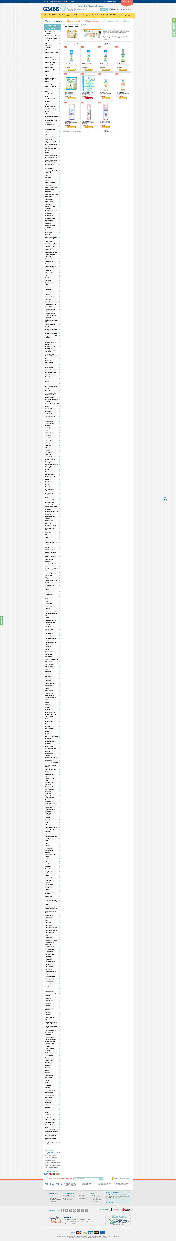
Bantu (47, 153)
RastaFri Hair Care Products (50, 872)
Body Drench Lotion (51, 211)
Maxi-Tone (48, 671)
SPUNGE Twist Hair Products (50, 994)
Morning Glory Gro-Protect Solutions (51, 696)
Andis (46, 96)
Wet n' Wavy (48, 1097)
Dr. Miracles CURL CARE (52, 404)
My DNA (47, 707)
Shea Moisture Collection (49, 943)
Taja (46, 1019)
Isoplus (47, 547)
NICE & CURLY (49, 729)
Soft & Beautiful (50, 976)
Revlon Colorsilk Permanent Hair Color (51, 907)
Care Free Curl (49, 259)
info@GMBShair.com (75, 1223)
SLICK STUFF (48, 959)
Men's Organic (49, 789)
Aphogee (47, 101)
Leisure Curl (48, 603)
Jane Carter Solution (51, 564)
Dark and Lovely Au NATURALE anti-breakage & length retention (50, 349)
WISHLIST (67, 1)
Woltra (47, 1112)
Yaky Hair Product (50, 1120)
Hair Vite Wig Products (49, 494)
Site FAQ (94, 1195)
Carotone (48, 270)
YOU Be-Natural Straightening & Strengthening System (70, 93)
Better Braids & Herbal (49, 165)
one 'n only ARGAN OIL (51, 763)
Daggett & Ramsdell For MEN (51, 336)
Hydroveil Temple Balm (50, 529)
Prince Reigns (49, 848)
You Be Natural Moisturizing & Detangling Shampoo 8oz (106, 93)
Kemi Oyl (47, 583)
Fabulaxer (48, 435)
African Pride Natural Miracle (51, 70)
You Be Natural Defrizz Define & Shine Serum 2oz (106, 122)
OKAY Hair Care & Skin (51, 758)
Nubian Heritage (50, 746)
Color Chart (94, 1201)
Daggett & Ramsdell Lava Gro (51, 330)
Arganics (47, 104)
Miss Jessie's (48, 685)
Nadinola (47, 709)
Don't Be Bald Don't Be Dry (51, 145)
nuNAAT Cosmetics (50, 748)
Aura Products (49, 124)
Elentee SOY (48, 419)
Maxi (46, 669)
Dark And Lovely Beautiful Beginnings (51, 355)
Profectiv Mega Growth (49, 851)
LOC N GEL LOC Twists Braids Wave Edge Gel (51, 1130)
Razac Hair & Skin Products (50, 881)
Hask (46, 497)
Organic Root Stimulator (49, 792)
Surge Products (49, 1017)
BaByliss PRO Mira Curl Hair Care (51, 149)
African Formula (50, 62)
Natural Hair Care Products (50, 32)
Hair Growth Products (51, 36)
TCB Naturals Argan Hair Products (51, 1031)
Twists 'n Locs (49, 1060)
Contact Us (52, 1196)
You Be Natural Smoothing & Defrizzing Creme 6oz (71, 122)
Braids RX (48, 223)
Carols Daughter (50, 261)
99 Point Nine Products (49, 46)
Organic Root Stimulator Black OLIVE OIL (50, 797)
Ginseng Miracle (50, 467)
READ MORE (109, 1202)
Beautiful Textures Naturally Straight (51, 161)
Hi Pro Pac (48, 523)
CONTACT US (60, 1)
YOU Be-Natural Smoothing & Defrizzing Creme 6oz (71, 65)
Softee (47, 986)
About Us (52, 1195)
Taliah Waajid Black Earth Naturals (51, 1027)
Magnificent (48, 654)
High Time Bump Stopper (50, 517)
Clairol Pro (48, 280)
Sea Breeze (48, 937)
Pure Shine (48, 864)
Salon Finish (48, 925)
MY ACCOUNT (74, 1)
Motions (47, 700)
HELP (48, 1)
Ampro (47, 91)
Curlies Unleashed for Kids (51, 321)
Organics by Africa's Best (51, 779)
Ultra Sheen (48, 1063)
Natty (46, 719)
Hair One (47, 484)
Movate (47, 702)
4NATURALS (48, 139)
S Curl (46, 935)
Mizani (47, 688)
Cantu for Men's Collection (50, 255)
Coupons (81, 1196)
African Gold (49, 65)
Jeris (46, 566)
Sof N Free (48, 974)
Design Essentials (50, 372)
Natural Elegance (50, 712)
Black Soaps (48, 191)
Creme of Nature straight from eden (51, 314)
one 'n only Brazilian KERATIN (51, 766)
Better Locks (49, 168)
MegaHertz (48, 674)
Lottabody (48, 627)
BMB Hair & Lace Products (50, 207)
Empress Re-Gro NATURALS (49, 424)
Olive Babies (48, 760)
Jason (46, 1127)
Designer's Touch (50, 370)
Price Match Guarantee (55, 1199)
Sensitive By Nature (51, 940)
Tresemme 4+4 (49, 1043)
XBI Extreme (48, 1117)
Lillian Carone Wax (50, 611)
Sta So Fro (48, 998)
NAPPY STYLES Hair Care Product (50, 715)
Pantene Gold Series (51, 827)
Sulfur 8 (47, 1005)
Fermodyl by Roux (50, 443)
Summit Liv (48, 1012)
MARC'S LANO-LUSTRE (51, 659)
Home (64, 24)
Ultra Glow (48, 1065)
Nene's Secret (49, 721)
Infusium (47, 540)
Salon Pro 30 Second (51, 930)
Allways (47, 89)
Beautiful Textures (51, 157)
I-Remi (47, 545)
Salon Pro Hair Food (51, 927)
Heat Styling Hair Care (51, 511)
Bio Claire (48, 177)
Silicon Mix (48, 956)
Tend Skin (48, 1034)
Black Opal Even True (51, 194)
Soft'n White (49, 984)
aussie (47, 127)
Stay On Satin (49, 1000)
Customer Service (54, 1198)
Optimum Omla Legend (49, 775)
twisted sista (49, 1055)
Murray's (47, 704)
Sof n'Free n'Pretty (50, 971)
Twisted (47, 1058)
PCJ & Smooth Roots (51, 836)
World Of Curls (49, 1115)
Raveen (47, 875)
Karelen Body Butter (51, 580)
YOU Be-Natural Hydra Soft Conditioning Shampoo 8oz (87, 65)
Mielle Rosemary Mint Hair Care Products (51, 1134)
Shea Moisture (49, 947)
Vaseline (47, 1072)
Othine (47, 822)
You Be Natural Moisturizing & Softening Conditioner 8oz (123, 93)
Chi (46, 275)
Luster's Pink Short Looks (51, 643)
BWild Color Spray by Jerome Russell (51, 238)
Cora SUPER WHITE (50, 304)
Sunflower (48, 1003)
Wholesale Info (82, 1198)
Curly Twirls (48, 327)
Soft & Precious (49, 981)
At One (47, 111)
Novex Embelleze (50, 741)
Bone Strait (48, 213)
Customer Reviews (96, 1199)
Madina (47, 649)
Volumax (47, 1087)
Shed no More (49, 951)
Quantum (48, 866)
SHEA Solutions (49, 949)
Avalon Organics (50, 129)
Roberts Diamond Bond (50, 912)
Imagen (47, 537)
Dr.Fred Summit (49, 397)
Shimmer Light (49, 954)
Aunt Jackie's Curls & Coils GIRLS (51, 121)
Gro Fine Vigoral (50, 477)
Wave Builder (49, 1092)
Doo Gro (47, 390)
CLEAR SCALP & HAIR (51, 292)
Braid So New (49, 220)
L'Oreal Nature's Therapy (50, 623)
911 (46, 43)
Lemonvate (48, 606)
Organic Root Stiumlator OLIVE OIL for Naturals (51, 803)
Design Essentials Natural (50, 375)
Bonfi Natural (49, 216)
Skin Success (49, 966)
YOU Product (49, 1125)
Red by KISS (48, 887)
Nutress (47, 751)
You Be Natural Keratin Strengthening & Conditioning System (87, 93)
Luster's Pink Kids (50, 636)
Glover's (47, 472)
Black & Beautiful (50, 182)
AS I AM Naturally (50, 106)
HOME (44, 1)
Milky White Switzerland (48, 679)
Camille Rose (48, 241)
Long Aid (47, 617)
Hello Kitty (48, 514)
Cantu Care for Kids (51, 252)
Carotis (47, 264)
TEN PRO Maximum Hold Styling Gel (50, 1040)
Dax (46, 358)
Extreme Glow (49, 433)
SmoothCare (49, 969)
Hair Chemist (49, 482)
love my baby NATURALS (49, 630)
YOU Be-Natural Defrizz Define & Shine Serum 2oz (123, 64)
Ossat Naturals (49, 820)
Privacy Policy (53, 1201)
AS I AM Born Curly (50, 109)
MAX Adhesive (49, 666)
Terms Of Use (95, 1198)
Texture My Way (50, 1037)
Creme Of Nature (50, 307)
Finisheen (48, 445)
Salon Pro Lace (49, 932)
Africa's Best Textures (52, 60)
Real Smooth (49, 884)
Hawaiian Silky (49, 502)
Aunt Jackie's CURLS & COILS (51, 117)
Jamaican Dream (50, 550)
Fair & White (48, 438)
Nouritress (48, 738)
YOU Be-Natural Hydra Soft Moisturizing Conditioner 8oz (105, 65)
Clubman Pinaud (50, 297)
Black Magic (48, 185)
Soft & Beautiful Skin (51, 979)
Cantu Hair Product (51, 244)
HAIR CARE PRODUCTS (73, 24)
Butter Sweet (49, 235)
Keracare (47, 589)
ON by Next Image (50, 769)
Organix (47, 817)
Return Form (67, 1198)
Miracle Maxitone (50, 683)
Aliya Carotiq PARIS (50, 86)
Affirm (47, 50)
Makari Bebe (48, 656)
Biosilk (47, 180)
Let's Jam (47, 608)
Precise (47, 843)
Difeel (47, 381)
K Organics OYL (49, 578)
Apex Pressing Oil (50, 99)
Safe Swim (48, 922)
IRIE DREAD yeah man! (51, 542)
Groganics (48, 479)
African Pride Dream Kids (51, 74)
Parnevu (47, 834)
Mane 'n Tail (48, 661)
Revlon (47, 904)
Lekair (47, 601)
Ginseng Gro (49, 462)
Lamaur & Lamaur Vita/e (50, 597)
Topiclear (48, 1046)
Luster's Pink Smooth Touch (51, 639)
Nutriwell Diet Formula (49, 754)
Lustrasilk (48, 646)
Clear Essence (49, 287)
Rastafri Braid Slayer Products (51, 1143)
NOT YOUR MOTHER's (51, 736)
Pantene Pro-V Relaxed (49, 830)
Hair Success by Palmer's (49, 490)
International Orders (69, 1196)
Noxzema (48, 743)
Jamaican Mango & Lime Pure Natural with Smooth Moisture (50, 558)
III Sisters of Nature (51, 38)
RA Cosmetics (49, 878)
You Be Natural (49, 1122)
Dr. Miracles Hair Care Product (51, 400)
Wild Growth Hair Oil (51, 1105)
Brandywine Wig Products (50, 226)
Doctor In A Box (49, 384)
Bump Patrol (49, 232)
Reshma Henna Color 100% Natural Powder (51, 901)
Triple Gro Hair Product (49, 1049)
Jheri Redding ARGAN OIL (51, 569)
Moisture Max (49, 693)
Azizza (47, 132)
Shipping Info (67, 1195)
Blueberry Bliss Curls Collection (51, 171)
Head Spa (48, 509)
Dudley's (47, 406)
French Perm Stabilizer (48, 453)
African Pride (49, 67)
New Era (47, 726)
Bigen (46, 175)
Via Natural (48, 1077)
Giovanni (47, 469)
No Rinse (47, 734)
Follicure (47, 448)
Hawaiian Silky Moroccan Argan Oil (51, 505)
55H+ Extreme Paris (50, 41)
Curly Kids (48, 317)
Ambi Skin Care (49, 94)
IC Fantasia (48, 532)
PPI (46, 861)
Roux (46, 920)
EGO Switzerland (50, 416)
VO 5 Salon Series (50, 1090)
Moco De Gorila (49, 690)
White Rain (48, 1102)
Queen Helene (49, 869)
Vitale (46, 1082)
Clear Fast (48, 289)
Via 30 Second (49, 1075)
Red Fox (47, 889)
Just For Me (48, 575)
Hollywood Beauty (50, 525)
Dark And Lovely (50, 340)
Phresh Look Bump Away (50, 839)
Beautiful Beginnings (51, 155)
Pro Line (47, 859)
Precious (47, 845)
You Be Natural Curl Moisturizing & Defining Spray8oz (88, 122)
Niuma (47, 731)
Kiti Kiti (47, 592)
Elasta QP (48, 428)
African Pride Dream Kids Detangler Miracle (51, 79)
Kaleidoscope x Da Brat (50, 1139)
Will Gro (47, 1107)
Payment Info (82, 1195)
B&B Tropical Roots (51, 137)
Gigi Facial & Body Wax (52, 464)
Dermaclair (48, 365)
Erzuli (46, 430)
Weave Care (48, 1100)
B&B (46, 134)
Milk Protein (48, 676)
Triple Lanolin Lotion (51, 1053)
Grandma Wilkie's (50, 474)
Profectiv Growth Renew (50, 855)
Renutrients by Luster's (49, 897)
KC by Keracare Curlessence (49, 586)
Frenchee (48, 450)
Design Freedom (50, 379)
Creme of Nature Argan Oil (50, 310)
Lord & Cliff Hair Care (51, 620)
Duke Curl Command (51, 409)
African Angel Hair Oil (51, 52)
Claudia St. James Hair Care (51, 283)
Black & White (49, 201)
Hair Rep (47, 487)
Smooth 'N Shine (50, 961)
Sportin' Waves (49, 991)
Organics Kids (49, 787)
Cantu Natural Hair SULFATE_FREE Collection (50, 248)
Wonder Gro (48, 1110)
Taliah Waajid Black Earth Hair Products (51, 1023)
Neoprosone (49, 724)
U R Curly (47, 1070)
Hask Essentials (49, 500)
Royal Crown (48, 918)
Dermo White (49, 367)
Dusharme (48, 411)
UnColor (47, 1068)
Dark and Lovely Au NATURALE (50, 343)
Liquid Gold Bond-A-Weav (51, 614)
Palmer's (47, 825)
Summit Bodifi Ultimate (49, 1008)
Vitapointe (48, 1085)
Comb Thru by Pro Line (52, 302)
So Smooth (48, 989)
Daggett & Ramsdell (51, 333)
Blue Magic (48, 204)
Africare (47, 55)
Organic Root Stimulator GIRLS (50, 808)
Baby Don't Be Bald (50, 142)
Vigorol (47, 1080)
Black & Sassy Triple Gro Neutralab (51, 188)
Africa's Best (49, 57)
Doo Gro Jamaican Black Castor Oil (50, 394)
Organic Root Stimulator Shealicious (49, 813)
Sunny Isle (48, 1014)
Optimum (48, 772)
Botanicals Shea (50, 218)
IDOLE (46, 535)
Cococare (48, 299)
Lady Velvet (48, 594)
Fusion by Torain (50, 457)
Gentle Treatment (50, 459)
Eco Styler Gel (49, 414)
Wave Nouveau (49, 1095)
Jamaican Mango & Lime (50, 553)
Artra (46, 114)
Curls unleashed (50, 324)
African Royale (49, 84)
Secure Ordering (96, 1196)
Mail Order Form (68, 1199)
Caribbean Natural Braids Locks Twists (51, 267)
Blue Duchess (49, 199)
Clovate (47, 294)
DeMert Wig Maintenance (49, 361)
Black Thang (48, 196)
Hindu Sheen (49, 521)
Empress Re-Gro (49, 421)
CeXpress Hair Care (50, 273)
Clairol (47, 278)
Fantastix (48, 440)
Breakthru (48, 230)
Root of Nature (49, 915)
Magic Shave (48, 651)
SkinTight (48, 964)
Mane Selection (49, 664)
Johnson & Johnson (51, 573)
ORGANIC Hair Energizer (49, 783)
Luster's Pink (49, 633)
